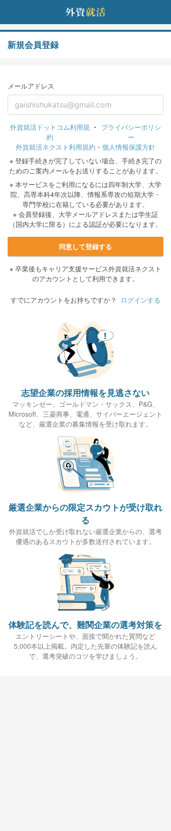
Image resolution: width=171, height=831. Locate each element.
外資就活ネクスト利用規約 (55, 147)
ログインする (141, 299)
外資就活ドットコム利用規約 (50, 132)
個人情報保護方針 (128, 147)
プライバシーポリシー (131, 132)
